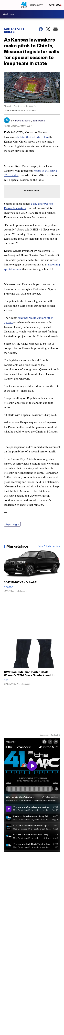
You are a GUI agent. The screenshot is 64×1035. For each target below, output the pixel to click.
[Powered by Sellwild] (55, 735)
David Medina (23, 120)
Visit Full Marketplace (49, 546)
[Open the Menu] (5, 5)
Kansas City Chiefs (14, 30)
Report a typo (12, 524)
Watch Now (54, 5)
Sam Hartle (38, 120)
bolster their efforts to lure (33, 137)
